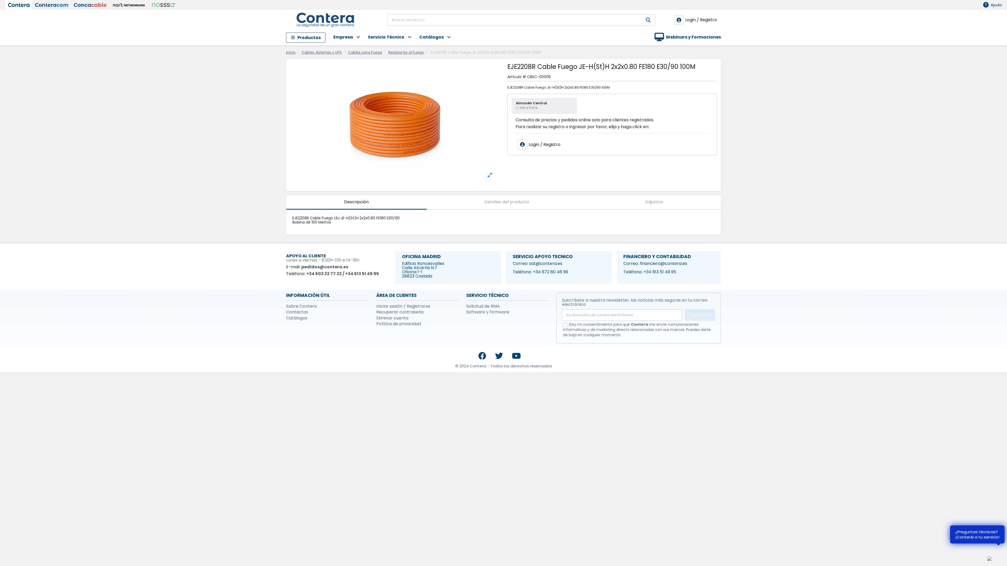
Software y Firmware (487, 312)
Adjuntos (654, 202)
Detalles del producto (506, 202)
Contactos (297, 312)
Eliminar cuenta (392, 318)
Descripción (356, 202)
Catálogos (296, 318)
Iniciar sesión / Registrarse (403, 306)
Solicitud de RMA (483, 306)
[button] (342, 37)
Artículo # (516, 77)
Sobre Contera (301, 306)
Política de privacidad (398, 324)
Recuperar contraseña (400, 312)
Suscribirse (700, 315)
